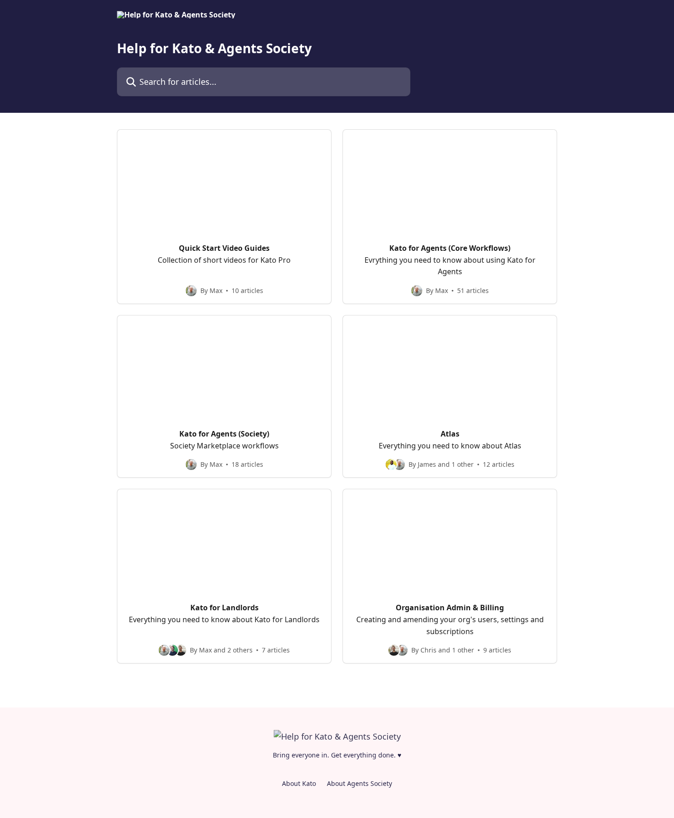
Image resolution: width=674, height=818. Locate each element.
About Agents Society (359, 783)
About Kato (299, 783)
